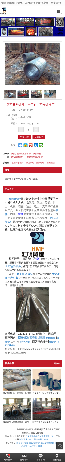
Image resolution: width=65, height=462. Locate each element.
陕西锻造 (30, 162)
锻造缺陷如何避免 (12, 3)
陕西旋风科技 (26, 439)
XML (46, 439)
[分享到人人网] (36, 145)
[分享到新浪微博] (31, 145)
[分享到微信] (41, 145)
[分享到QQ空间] (26, 145)
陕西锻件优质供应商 (37, 3)
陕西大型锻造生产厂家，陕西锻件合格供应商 (27, 153)
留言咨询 (41, 459)
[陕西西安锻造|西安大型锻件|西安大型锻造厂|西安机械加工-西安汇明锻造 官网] (3, 11)
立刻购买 (39, 137)
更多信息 (24, 137)
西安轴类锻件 (13, 266)
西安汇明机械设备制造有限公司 (40, 436)
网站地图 (38, 439)
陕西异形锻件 (18, 162)
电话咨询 (8, 459)
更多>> (57, 363)
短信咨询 (24, 459)
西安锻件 (56, 3)
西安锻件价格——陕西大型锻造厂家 (27, 156)
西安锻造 (51, 162)
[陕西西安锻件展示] (32, 26)
